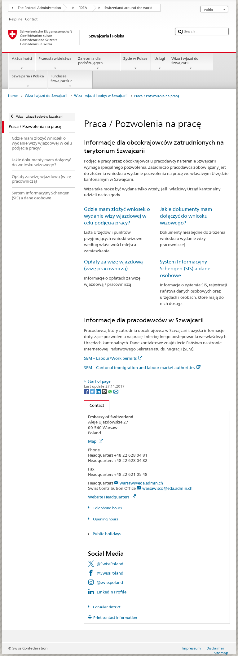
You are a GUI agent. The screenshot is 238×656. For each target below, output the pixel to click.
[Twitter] (93, 391)
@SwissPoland (109, 563)
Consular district (106, 607)
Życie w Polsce (135, 58)
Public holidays (107, 533)
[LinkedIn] (99, 391)
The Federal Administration (39, 8)
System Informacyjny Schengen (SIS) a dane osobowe (185, 268)
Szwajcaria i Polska (28, 76)
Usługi (159, 58)
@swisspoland (109, 582)
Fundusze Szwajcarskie (62, 78)
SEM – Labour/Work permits (110, 358)
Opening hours (105, 519)
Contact (94, 405)
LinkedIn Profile (111, 591)
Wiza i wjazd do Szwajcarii (184, 60)
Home (13, 96)
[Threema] (105, 391)
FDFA (82, 8)
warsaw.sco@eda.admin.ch (167, 488)
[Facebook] (87, 391)
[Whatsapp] (110, 391)
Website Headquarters (109, 496)
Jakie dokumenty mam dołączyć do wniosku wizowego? (186, 216)
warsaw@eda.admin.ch (141, 482)
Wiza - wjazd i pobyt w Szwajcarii (100, 96)
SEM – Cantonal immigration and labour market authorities (139, 367)
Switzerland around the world (128, 8)
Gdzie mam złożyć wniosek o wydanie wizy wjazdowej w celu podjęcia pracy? (117, 216)
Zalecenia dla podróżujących (90, 60)
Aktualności (22, 58)
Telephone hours (106, 508)
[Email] (115, 391)
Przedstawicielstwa (55, 58)
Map (92, 441)
